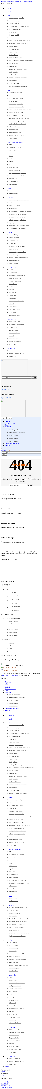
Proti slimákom (13, 184)
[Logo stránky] (14, 375)
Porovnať (8, 1066)
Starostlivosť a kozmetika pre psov (18, 69)
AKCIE (10, 648)
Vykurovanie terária (14, 338)
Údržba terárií (12, 344)
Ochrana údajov (13, 632)
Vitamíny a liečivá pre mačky (16, 135)
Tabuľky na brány (13, 72)
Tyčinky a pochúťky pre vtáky (17, 246)
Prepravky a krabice (14, 222)
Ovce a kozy (12, 164)
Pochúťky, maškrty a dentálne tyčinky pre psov (21, 60)
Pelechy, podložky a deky (15, 57)
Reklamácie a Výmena (14, 627)
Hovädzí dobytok (13, 167)
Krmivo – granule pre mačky (16, 107)
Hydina (11, 153)
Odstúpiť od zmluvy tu (8, 1087)
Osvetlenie (11, 336)
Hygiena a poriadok (14, 35)
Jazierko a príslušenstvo (15, 315)
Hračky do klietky (13, 235)
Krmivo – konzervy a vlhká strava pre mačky (20, 109)
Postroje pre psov (13, 63)
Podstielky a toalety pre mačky (17, 126)
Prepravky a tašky (13, 129)
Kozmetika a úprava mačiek (16, 104)
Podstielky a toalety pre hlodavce (17, 220)
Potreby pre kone (13, 193)
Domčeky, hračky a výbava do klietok (19, 200)
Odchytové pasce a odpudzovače (17, 173)
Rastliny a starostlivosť (15, 278)
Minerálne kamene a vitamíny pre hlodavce (20, 211)
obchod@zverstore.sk (10, 670)
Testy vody (11, 304)
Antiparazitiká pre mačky (15, 92)
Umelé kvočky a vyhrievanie (16, 147)
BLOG (10, 651)
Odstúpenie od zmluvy (15, 624)
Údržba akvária (13, 306)
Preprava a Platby (13, 621)
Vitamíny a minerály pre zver (16, 353)
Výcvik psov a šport (14, 83)
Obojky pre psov (13, 52)
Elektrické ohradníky (14, 170)
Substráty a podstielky (14, 333)
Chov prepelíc (12, 150)
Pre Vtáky (14, 603)
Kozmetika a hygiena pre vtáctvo (17, 252)
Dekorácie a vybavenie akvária (17, 275)
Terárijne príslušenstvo (15, 341)
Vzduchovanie (12, 295)
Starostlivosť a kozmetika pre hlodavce (19, 225)
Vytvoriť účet (5, 1082)
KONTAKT (11, 643)
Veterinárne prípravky (14, 260)
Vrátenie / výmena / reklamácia (17, 432)
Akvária (11, 269)
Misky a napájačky (14, 330)
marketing (14, 675)
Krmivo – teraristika (14, 327)
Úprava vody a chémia (14, 309)
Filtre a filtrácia (13, 284)
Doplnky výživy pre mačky (16, 112)
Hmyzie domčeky (13, 181)
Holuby (11, 156)
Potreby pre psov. (13, 66)
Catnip (10, 95)
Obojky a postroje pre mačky (16, 121)
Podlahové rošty (13, 178)
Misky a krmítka (13, 208)
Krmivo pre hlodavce (14, 205)
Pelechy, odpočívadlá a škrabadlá (17, 124)
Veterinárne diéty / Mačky (15, 132)
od (18, 675)
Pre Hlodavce (15, 599)
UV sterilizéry (12, 312)
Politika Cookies (13, 441)
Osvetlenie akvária (13, 292)
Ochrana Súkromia (13, 438)
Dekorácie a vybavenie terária (16, 324)
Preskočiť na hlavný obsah (23, 1)
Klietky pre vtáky (13, 240)
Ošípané (11, 161)
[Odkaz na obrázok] (10, 548)
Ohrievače (11, 289)
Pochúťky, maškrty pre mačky (16, 115)
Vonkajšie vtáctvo (13, 263)
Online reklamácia (13, 435)
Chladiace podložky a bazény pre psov (19, 26)
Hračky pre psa (12, 32)
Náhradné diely (13, 298)
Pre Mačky (14, 592)
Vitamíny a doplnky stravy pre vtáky (18, 257)
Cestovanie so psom (14, 23)
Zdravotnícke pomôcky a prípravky (18, 86)
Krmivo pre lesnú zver (14, 350)
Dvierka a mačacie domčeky (16, 98)
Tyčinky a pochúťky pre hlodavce (18, 214)
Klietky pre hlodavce (14, 202)
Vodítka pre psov (13, 80)
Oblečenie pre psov (14, 49)
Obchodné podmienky (14, 430)
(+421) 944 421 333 (9, 668)
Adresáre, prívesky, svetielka (16, 18)
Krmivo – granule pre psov (16, 38)
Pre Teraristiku (15, 610)
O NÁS (10, 646)
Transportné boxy (13, 255)
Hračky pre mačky (13, 101)
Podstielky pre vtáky (14, 249)
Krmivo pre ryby (13, 272)
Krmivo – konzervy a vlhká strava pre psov (20, 40)
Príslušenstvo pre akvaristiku (16, 301)
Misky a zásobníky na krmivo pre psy (18, 43)
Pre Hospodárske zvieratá (18, 596)
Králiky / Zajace (13, 158)
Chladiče (11, 286)
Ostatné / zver (12, 356)
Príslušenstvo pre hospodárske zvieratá (19, 176)
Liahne (10, 144)
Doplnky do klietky (14, 237)
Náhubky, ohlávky (13, 46)
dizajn (7, 675)
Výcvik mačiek (13, 138)
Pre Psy (13, 589)
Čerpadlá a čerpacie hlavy (15, 281)
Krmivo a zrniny (13, 243)
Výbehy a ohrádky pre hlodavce (17, 228)
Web (3, 675)
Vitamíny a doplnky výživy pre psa (18, 77)
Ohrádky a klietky (13, 55)
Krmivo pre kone (13, 190)
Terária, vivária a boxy (14, 321)
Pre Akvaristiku (16, 606)
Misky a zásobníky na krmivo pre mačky (19, 118)
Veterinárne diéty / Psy (15, 75)
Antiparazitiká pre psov (15, 20)
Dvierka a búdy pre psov (15, 29)
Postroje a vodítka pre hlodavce (17, 217)
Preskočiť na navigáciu (8, 1)
